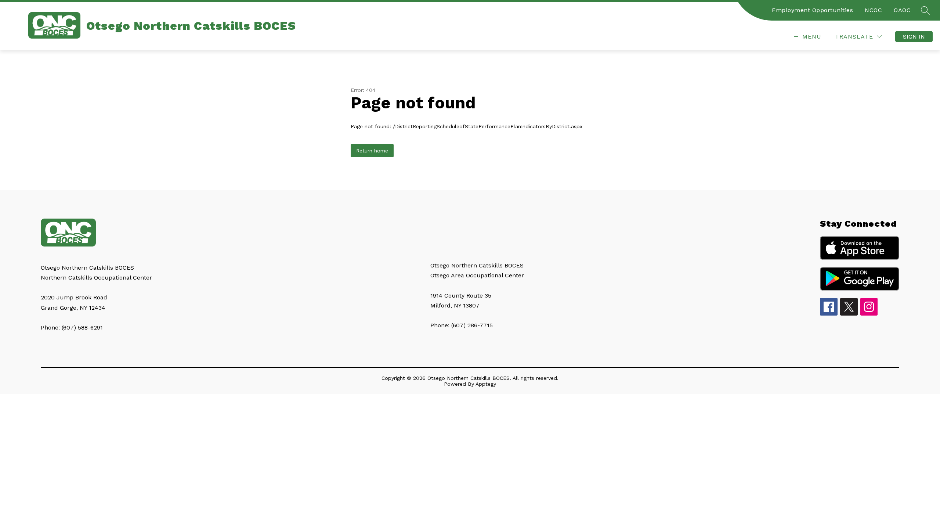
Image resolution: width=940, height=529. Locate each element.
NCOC (873, 10)
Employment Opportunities (812, 10)
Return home (372, 151)
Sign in (914, 36)
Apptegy (486, 384)
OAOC (902, 10)
